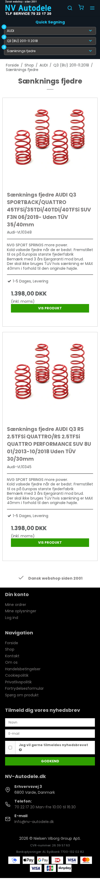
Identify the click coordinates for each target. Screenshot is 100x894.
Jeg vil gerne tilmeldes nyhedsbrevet (53, 745)
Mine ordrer (15, 604)
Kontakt (12, 656)
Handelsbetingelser (23, 669)
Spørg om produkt (22, 695)
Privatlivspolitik (18, 682)
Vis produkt (50, 308)
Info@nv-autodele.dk (34, 821)
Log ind (11, 617)
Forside (11, 643)
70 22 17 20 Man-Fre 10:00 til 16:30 (45, 807)
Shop (9, 649)
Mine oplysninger (20, 611)
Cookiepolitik (17, 675)
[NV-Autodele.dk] (28, 8)
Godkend (50, 761)
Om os (11, 662)
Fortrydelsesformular (24, 688)
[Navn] (50, 722)
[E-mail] (50, 733)
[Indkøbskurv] (81, 8)
